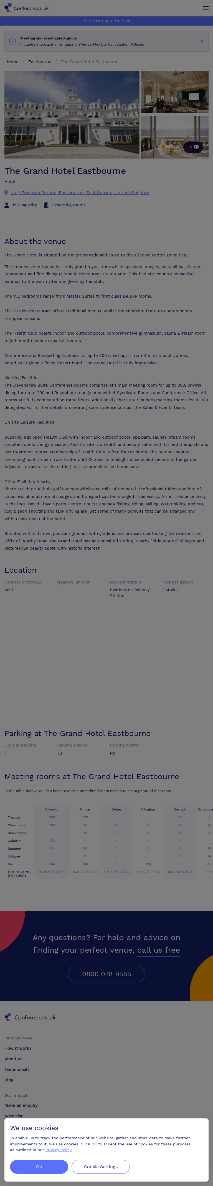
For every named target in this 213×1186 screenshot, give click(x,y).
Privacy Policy (58, 1150)
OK (39, 1166)
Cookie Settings (101, 1166)
